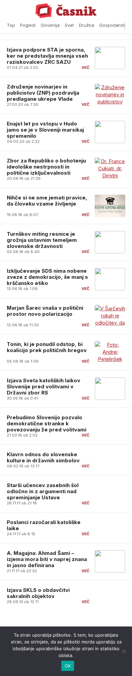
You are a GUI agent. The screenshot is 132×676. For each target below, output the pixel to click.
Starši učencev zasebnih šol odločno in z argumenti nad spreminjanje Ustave (43, 491)
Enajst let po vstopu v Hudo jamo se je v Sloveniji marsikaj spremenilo (45, 129)
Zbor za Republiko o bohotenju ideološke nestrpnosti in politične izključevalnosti (46, 166)
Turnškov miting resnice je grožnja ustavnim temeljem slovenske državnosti (42, 240)
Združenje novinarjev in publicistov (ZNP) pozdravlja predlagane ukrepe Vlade (43, 92)
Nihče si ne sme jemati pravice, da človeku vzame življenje (47, 200)
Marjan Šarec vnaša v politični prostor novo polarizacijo (45, 311)
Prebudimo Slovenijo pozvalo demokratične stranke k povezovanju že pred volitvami (46, 423)
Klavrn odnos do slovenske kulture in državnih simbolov (43, 457)
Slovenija (50, 25)
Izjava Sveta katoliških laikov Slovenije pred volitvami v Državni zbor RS (43, 386)
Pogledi (28, 25)
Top (11, 25)
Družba (86, 25)
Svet (69, 25)
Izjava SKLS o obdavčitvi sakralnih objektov (38, 593)
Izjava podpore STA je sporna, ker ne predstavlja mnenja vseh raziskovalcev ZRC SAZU (47, 55)
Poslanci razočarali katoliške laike (44, 525)
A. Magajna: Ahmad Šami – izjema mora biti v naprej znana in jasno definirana (47, 559)
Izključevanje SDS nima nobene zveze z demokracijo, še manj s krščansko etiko (47, 277)
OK (68, 666)
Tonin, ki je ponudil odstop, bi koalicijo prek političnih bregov (47, 347)
